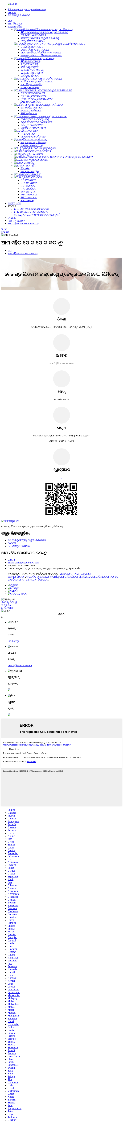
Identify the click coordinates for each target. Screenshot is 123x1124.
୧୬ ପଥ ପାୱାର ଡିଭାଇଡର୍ (35, 579)
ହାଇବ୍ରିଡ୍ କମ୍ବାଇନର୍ (37, 576)
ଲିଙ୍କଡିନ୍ (6, 605)
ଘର (10, 250)
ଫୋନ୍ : (11, 559)
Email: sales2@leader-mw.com (23, 562)
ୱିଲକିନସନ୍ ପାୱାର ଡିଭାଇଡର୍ (94, 576)
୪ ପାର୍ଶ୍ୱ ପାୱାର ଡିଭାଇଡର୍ (64, 576)
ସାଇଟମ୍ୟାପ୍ (66, 573)
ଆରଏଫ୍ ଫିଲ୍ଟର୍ (16, 576)
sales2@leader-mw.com (20, 665)
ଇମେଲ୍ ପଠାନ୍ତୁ (9, 602)
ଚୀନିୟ (4, 229)
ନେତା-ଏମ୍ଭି (7, 608)
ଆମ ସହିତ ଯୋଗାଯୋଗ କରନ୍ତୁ (23, 253)
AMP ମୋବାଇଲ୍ (82, 573)
